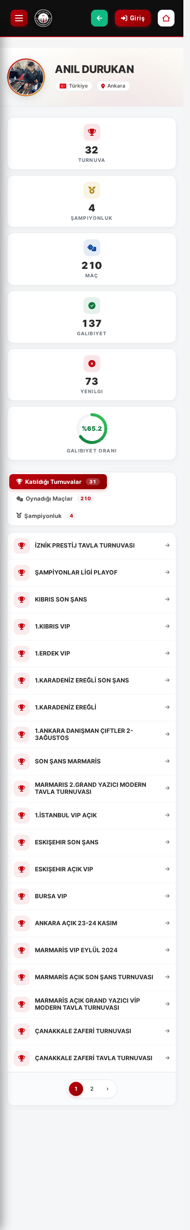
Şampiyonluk (48, 515)
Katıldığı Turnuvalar (60, 481)
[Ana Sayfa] (166, 18)
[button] (99, 18)
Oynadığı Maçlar (58, 498)
